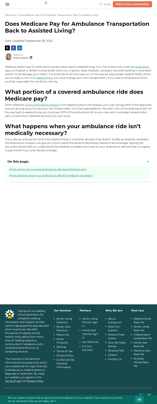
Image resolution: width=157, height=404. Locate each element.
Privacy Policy (35, 381)
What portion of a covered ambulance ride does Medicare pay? (48, 169)
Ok (139, 399)
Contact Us (114, 359)
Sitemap (61, 346)
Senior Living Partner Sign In (90, 322)
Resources (10, 15)
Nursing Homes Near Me (141, 362)
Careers (112, 354)
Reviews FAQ (116, 350)
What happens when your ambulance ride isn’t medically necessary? (51, 175)
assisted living (44, 77)
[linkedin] (19, 47)
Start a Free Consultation (132, 4)
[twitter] (7, 47)
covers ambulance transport (42, 104)
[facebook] (13, 47)
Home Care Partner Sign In (90, 334)
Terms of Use (13, 381)
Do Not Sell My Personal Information (65, 363)
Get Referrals (90, 342)
